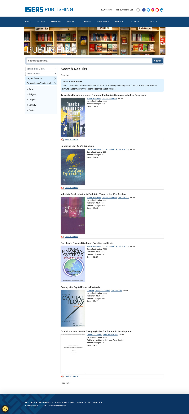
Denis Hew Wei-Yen (110, 335)
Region (32, 99)
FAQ (27, 402)
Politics (70, 22)
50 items (41, 74)
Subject (32, 94)
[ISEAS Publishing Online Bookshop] (49, 9)
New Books (56, 22)
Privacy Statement (65, 402)
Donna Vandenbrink (109, 99)
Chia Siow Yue (123, 149)
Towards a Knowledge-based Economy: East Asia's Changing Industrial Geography (103, 95)
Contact (81, 402)
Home (27, 22)
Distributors (95, 402)
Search (157, 60)
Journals (135, 22)
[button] (55, 78)
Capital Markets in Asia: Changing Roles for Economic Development (96, 331)
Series (32, 110)
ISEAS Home (106, 10)
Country (32, 105)
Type (31, 89)
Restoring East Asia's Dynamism (77, 146)
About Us (41, 22)
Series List (119, 22)
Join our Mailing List (124, 10)
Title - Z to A (41, 69)
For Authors (151, 22)
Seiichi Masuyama (94, 99)
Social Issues (103, 22)
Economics (85, 22)
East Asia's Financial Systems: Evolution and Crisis (87, 243)
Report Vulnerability (42, 402)
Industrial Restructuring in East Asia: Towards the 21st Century (93, 194)
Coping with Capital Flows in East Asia (80, 287)
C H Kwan (90, 291)
